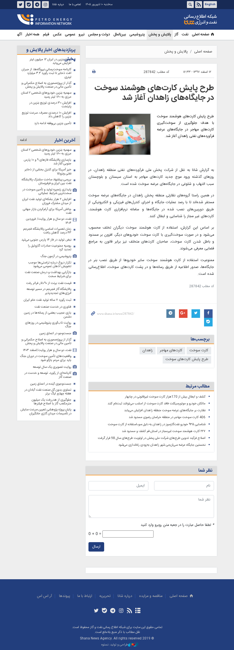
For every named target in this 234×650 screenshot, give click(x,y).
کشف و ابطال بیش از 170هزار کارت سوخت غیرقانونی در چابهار (165, 397)
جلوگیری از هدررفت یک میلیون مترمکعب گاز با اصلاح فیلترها (51, 402)
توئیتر (20, 4)
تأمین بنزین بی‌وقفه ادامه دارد (52, 123)
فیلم (46, 35)
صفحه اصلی (200, 35)
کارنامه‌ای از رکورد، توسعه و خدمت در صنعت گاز (48, 375)
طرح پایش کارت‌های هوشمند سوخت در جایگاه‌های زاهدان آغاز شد (154, 93)
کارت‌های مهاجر (171, 351)
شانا (181, 20)
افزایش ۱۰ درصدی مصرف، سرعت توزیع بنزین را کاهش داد (46, 115)
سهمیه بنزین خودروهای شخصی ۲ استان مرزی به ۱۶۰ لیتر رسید (46, 95)
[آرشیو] (137, 611)
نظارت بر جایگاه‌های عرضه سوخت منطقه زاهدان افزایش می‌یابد (164, 410)
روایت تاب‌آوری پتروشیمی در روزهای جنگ (48, 325)
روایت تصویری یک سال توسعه (52, 367)
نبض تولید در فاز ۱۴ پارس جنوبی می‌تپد (46, 240)
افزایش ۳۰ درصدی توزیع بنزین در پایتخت (50, 105)
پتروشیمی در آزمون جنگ (56, 256)
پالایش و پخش (159, 35)
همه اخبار (32, 35)
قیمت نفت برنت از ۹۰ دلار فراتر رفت (48, 283)
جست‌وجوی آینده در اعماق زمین (50, 384)
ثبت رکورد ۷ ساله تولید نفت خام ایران (47, 300)
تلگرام (37, 4)
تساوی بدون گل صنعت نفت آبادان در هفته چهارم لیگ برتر (48, 392)
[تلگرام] (112, 611)
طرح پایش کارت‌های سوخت (187, 359)
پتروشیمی (137, 35)
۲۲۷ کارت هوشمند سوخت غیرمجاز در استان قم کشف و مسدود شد (163, 431)
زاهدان (147, 351)
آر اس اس (44, 596)
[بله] (104, 611)
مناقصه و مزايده (150, 596)
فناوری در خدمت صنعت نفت (53, 307)
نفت (185, 35)
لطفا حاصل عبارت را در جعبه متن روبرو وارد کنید (177, 525)
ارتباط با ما (84, 596)
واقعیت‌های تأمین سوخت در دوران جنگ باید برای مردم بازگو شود (45, 358)
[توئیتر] (96, 611)
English (210, 4)
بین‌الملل (119, 35)
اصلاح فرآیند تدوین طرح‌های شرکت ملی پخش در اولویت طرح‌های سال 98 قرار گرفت (151, 438)
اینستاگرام (45, 4)
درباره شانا (58, 4)
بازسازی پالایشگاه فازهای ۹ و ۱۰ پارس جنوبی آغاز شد (47, 162)
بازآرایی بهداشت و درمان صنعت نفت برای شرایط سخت (48, 274)
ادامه (23, 140)
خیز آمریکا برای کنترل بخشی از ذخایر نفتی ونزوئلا (48, 171)
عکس (57, 35)
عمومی (70, 35)
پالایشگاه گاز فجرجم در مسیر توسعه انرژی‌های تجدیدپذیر (49, 291)
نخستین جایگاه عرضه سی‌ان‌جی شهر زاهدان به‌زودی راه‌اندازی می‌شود (161, 445)
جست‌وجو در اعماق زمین (55, 333)
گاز (176, 35)
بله (28, 4)
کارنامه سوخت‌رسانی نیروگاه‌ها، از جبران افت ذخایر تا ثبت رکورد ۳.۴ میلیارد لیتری (46, 73)
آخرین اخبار (65, 140)
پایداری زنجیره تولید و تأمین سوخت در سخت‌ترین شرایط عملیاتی (47, 191)
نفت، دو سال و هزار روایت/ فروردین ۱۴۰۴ (48, 221)
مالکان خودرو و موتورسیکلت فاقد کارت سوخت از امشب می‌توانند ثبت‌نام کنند (156, 403)
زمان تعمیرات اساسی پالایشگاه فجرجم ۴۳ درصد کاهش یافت (47, 231)
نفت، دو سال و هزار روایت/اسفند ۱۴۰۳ (47, 350)
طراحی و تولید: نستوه (114, 645)
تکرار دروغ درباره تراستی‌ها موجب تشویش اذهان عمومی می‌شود (49, 265)
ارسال (96, 547)
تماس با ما (75, 4)
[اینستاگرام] (121, 611)
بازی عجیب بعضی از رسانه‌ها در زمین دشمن (47, 315)
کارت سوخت (198, 351)
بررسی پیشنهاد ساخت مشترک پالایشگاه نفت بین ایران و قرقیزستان (46, 181)
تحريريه (104, 596)
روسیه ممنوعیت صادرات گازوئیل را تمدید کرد (49, 248)
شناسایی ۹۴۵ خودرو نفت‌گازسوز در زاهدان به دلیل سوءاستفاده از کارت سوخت (156, 424)
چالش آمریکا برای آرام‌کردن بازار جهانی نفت (47, 211)
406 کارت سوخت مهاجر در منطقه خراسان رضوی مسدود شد (167, 417)
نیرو (81, 35)
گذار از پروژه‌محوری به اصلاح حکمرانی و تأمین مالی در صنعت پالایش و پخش (46, 85)
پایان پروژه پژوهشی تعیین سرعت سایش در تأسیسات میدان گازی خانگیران (46, 411)
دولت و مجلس (99, 35)
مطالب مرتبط (197, 386)
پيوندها (64, 596)
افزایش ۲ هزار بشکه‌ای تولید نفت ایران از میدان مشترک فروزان (46, 201)
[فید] (129, 611)
